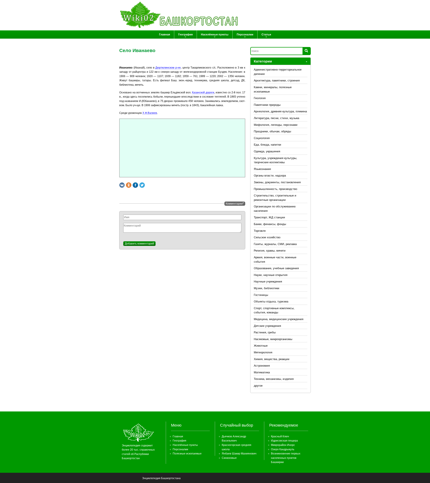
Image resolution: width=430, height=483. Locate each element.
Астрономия (262, 365)
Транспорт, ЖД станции (269, 217)
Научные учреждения (268, 281)
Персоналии (245, 34)
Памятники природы (267, 104)
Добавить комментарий (139, 243)
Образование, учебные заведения (276, 268)
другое (258, 385)
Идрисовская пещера (284, 440)
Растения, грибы (265, 332)
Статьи (266, 34)
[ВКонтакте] (122, 185)
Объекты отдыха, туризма (271, 301)
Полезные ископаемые (187, 453)
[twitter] (142, 185)
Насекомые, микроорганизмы (273, 339)
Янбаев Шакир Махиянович (239, 453)
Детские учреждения (267, 325)
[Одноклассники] (128, 185)
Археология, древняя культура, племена (280, 111)
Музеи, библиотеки (266, 288)
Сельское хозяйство (267, 237)
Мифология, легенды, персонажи (275, 124)
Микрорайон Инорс (283, 445)
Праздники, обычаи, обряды (272, 131)
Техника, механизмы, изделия (274, 379)
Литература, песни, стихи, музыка (276, 118)
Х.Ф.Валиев (149, 113)
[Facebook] (135, 185)
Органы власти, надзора (270, 175)
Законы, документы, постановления (277, 182)
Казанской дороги (203, 92)
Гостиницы (261, 295)
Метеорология (263, 352)
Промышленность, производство (275, 189)
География (185, 34)
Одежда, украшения (267, 151)
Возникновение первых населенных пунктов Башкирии (285, 458)
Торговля (260, 230)
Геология (260, 98)
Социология (262, 138)
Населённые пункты (214, 34)
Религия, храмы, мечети (270, 250)
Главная (164, 34)
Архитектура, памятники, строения (277, 80)
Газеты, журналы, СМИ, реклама (275, 244)
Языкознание (262, 169)
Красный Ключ (280, 436)
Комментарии (235, 203)
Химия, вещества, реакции (271, 359)
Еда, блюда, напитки (267, 144)
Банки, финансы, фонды (270, 224)
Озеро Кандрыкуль (282, 449)
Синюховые (229, 457)
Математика (262, 372)
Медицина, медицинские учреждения (278, 319)
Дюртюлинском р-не (168, 67)
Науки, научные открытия (270, 275)
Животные (261, 345)
